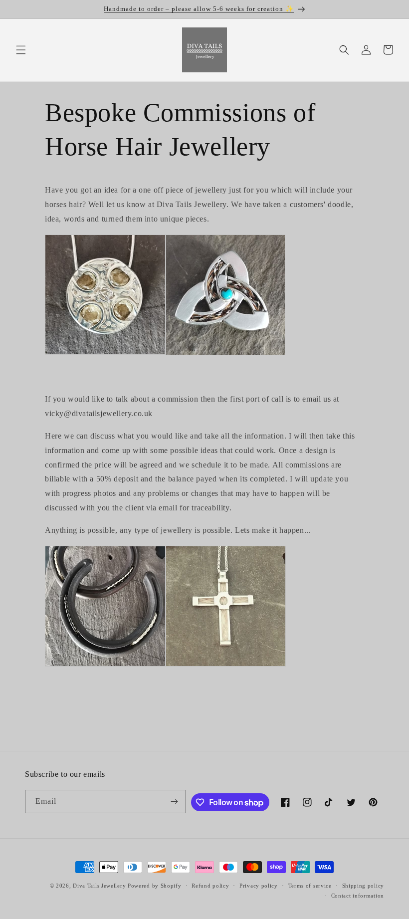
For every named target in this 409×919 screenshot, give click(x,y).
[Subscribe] (175, 801)
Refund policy (210, 886)
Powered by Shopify (155, 886)
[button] (21, 50)
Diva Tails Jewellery (99, 886)
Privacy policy (258, 886)
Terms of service (310, 886)
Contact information (357, 896)
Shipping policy (363, 886)
